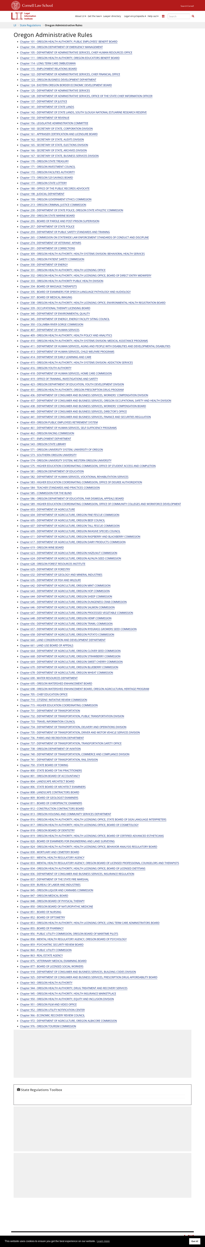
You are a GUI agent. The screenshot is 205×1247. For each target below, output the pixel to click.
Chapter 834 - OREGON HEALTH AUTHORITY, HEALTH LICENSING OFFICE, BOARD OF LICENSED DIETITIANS (82, 868)
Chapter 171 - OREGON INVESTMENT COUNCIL (47, 166)
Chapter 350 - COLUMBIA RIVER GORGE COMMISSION (51, 324)
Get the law (94, 16)
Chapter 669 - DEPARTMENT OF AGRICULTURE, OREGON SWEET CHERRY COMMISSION (71, 661)
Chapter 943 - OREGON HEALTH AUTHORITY (46, 982)
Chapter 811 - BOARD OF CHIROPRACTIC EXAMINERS (51, 803)
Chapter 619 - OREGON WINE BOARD (42, 547)
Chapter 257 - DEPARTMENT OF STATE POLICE (47, 226)
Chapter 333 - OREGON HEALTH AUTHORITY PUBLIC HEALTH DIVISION (61, 281)
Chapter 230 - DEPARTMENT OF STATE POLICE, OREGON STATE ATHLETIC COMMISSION (71, 210)
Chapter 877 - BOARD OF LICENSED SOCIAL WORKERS (51, 966)
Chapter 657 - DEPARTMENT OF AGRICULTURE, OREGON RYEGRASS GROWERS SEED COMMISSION (78, 629)
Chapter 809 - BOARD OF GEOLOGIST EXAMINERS (49, 797)
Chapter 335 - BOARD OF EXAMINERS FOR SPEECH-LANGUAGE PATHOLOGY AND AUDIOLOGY (75, 292)
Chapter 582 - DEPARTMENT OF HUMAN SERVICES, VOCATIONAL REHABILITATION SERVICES (74, 477)
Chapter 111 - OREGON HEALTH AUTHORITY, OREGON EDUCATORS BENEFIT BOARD (70, 58)
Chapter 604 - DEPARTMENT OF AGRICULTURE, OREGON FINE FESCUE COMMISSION (69, 515)
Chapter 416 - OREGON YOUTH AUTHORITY (45, 368)
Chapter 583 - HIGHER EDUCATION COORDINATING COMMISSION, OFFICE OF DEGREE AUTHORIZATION (81, 482)
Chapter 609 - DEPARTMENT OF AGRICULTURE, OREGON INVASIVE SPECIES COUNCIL (70, 531)
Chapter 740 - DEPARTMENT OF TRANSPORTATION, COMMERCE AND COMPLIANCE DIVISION (74, 754)
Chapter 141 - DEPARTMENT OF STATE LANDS (47, 107)
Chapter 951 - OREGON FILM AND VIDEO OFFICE (48, 1004)
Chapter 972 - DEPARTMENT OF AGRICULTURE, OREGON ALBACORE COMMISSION (68, 1021)
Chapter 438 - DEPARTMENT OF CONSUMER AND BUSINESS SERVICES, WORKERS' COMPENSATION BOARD (83, 406)
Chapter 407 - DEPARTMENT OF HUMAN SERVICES (49, 330)
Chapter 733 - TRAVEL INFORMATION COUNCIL (47, 721)
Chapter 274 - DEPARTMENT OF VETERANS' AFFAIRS (50, 243)
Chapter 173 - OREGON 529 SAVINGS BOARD (46, 177)
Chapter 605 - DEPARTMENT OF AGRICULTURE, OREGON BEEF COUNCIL (62, 520)
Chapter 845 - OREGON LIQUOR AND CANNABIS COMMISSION (56, 890)
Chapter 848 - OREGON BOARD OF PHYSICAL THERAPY (52, 901)
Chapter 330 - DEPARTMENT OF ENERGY (44, 264)
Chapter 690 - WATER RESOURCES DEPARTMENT (49, 678)
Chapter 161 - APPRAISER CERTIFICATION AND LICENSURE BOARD (59, 134)
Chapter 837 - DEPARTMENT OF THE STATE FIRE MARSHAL (54, 879)
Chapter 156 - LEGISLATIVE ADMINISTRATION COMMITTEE (54, 123)
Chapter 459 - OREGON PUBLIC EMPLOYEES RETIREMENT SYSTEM (59, 422)
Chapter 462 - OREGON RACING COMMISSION (47, 433)
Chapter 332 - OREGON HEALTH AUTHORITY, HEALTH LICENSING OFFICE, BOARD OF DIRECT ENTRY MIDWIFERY (85, 275)
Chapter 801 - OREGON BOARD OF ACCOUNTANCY (50, 776)
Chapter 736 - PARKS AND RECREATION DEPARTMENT (52, 738)
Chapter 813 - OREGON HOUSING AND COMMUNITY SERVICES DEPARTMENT (65, 814)
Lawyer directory (112, 16)
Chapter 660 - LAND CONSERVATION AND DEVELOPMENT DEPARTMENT (63, 640)
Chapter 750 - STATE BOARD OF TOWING (44, 765)
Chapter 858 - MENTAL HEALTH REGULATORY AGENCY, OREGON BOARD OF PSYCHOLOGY (73, 939)
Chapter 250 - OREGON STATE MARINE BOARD (47, 215)
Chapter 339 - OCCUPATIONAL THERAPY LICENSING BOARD (55, 308)
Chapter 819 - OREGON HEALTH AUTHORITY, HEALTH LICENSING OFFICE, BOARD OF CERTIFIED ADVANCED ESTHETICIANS (92, 836)
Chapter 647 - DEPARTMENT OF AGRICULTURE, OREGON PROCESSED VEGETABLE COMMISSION (76, 613)
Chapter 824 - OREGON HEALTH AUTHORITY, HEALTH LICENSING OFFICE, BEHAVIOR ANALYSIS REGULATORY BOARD (88, 846)
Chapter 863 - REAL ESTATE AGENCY (41, 955)
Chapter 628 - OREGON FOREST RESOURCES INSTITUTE (52, 564)
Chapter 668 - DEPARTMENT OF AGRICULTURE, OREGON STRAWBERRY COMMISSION (70, 656)
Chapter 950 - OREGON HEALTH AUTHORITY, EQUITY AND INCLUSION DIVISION (67, 999)
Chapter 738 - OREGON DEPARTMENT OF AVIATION (50, 749)
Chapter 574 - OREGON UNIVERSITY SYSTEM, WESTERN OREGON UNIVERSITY (65, 460)
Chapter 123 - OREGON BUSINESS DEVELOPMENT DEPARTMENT (58, 79)
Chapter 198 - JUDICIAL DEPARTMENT (42, 194)
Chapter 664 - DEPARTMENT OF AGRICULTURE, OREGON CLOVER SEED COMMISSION (70, 651)
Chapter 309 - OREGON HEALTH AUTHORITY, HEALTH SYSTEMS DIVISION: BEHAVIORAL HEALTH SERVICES (82, 254)
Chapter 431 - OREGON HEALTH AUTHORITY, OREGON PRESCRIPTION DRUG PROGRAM (72, 390)
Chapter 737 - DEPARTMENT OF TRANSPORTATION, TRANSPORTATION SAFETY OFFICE (71, 743)
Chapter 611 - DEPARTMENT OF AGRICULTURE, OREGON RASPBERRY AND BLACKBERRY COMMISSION (80, 536)
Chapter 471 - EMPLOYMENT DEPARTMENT (45, 438)
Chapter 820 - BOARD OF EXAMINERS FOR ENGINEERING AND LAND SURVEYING (67, 841)
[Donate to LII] (163, 16)
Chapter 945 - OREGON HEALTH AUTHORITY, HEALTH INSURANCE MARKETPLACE (68, 993)
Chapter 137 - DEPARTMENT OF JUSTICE (43, 101)
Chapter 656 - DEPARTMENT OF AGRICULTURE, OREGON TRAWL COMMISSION (66, 623)
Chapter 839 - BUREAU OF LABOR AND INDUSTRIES (50, 885)
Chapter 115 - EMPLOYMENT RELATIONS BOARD (48, 69)
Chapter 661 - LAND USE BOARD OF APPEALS (46, 645)
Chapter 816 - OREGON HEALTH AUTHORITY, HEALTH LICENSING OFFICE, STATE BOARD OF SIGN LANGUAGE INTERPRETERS (93, 819)
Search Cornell (187, 6)
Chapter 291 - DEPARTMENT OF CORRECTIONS (47, 248)
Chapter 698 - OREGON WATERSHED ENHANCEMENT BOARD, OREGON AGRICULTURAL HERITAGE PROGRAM (84, 689)
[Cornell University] (15, 5)
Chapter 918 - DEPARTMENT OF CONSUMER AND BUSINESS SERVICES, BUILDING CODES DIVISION (78, 972)
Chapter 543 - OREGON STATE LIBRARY (43, 444)
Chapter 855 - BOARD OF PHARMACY (42, 928)
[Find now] (193, 16)
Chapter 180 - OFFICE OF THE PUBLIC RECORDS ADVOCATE (55, 188)
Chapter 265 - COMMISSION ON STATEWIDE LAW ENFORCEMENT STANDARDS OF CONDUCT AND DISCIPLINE (84, 237)
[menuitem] (80, 16)
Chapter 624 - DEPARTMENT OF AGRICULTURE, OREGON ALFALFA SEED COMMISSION (70, 558)
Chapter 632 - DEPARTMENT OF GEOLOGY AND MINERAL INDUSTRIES (61, 574)
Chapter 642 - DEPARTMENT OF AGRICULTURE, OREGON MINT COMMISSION (65, 585)
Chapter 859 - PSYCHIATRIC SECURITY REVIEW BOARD (52, 944)
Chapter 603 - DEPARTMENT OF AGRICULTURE (47, 509)
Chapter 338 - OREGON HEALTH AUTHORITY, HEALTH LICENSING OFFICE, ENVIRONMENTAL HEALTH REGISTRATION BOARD (93, 302)
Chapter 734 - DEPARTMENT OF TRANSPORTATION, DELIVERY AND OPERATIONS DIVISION (73, 727)
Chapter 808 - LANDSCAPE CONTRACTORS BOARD (49, 792)
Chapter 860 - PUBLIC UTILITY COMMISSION (46, 950)
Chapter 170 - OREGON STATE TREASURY (44, 161)
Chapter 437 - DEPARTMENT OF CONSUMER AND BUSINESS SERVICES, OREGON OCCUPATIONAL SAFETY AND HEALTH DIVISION (95, 400)
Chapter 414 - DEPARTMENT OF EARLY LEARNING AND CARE (55, 357)
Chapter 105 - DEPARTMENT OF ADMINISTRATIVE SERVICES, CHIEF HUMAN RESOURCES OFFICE (76, 52)
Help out (152, 16)
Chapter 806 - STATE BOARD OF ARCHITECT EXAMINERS (53, 787)
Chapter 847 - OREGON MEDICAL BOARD (44, 895)
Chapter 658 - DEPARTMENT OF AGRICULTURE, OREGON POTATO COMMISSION (67, 634)
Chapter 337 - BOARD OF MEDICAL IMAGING (46, 297)
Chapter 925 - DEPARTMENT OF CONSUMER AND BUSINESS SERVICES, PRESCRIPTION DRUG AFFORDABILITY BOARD (88, 977)
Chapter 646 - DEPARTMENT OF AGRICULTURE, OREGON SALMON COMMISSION (67, 607)
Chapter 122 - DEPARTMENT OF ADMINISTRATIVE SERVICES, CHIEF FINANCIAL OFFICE (70, 74)
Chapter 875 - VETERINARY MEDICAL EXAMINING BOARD (53, 961)
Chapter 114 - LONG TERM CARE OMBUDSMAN (48, 63)
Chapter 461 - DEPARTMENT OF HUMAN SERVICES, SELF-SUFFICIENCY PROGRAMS (68, 428)
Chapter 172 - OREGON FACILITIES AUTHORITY (47, 172)
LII (15, 25)
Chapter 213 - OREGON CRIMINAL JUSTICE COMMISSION (53, 205)
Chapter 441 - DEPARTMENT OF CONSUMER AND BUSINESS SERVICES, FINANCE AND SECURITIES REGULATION (85, 417)
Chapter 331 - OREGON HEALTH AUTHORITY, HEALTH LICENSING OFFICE (63, 270)
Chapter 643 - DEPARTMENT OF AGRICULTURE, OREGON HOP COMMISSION (65, 591)
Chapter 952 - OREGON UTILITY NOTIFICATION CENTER (52, 1010)
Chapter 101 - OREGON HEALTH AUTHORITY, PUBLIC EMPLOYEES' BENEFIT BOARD (69, 41)
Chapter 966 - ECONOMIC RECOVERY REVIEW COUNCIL (52, 1015)
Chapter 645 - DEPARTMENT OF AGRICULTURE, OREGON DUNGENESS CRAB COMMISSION (73, 602)
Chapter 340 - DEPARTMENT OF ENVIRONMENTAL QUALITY (55, 313)
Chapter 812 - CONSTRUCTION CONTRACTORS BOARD (52, 808)
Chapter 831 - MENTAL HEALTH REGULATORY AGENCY (52, 857)
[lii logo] (23, 16)
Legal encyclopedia (134, 16)
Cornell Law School (36, 5)
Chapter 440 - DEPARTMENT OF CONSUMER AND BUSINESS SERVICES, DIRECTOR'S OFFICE (73, 411)
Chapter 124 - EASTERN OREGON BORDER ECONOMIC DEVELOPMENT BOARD (66, 85)
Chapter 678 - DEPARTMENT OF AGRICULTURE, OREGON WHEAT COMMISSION (66, 672)
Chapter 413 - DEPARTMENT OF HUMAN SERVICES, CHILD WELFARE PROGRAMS (67, 351)
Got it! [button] (194, 1241)
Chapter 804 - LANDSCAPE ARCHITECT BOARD (47, 781)
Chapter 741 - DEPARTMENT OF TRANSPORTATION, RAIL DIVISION (59, 759)
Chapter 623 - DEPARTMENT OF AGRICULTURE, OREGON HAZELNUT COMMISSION (68, 553)
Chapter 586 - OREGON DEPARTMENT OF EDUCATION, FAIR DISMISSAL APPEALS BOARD (72, 498)
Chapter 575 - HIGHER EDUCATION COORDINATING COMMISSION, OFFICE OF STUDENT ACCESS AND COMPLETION (88, 466)
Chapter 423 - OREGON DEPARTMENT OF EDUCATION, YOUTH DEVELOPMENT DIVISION (72, 384)
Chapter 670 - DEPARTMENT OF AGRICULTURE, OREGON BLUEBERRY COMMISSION (69, 667)
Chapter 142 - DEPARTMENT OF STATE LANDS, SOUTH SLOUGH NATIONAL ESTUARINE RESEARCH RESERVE (83, 112)
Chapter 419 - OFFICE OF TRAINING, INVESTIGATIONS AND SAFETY (59, 379)
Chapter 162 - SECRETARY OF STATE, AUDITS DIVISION (52, 139)
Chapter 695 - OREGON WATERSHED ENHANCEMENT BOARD (56, 683)
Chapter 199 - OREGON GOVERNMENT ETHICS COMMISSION (55, 199)
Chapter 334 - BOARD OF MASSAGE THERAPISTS (48, 286)
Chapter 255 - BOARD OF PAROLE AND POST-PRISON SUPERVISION (59, 221)
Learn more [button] (103, 1241)
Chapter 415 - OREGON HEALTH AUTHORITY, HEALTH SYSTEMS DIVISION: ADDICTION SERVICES (76, 362)
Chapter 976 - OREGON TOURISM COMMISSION (48, 1026)
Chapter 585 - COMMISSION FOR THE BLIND (46, 493)
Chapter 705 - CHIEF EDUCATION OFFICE (44, 694)
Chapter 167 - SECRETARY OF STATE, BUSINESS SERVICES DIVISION (59, 156)
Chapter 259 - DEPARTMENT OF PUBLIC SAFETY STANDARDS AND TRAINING (65, 232)
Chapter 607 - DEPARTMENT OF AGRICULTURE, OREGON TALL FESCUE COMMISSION (70, 526)
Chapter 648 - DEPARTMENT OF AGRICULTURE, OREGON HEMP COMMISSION (65, 618)
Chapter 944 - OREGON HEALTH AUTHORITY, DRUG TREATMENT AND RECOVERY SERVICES (73, 988)
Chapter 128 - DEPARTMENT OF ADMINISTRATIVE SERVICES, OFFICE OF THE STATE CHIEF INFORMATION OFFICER (86, 96)
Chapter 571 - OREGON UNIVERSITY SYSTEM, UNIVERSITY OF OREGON (61, 449)
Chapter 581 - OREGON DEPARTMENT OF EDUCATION (52, 471)
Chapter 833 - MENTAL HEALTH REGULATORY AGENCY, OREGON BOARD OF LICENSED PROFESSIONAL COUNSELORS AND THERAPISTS (99, 863)
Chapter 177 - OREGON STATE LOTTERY (43, 183)
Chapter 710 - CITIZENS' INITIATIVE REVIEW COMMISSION (53, 700)
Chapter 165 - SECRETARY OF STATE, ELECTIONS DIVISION (54, 145)
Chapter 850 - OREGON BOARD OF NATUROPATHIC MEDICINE (56, 906)
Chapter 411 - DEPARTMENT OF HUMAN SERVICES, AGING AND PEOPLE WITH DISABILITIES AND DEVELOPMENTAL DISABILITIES (95, 346)
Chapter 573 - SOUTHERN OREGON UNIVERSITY (48, 455)
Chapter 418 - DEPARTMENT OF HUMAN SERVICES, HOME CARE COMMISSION (66, 373)
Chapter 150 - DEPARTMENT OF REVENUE (44, 118)
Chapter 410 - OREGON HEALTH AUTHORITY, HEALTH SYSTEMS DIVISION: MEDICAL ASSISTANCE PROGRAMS (84, 341)
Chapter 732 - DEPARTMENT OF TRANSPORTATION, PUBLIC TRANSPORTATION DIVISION (72, 716)
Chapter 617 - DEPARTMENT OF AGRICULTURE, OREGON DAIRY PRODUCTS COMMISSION (73, 542)
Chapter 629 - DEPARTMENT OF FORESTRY (45, 569)
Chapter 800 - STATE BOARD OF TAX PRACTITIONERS (51, 770)
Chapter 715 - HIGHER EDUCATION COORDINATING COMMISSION (59, 705)
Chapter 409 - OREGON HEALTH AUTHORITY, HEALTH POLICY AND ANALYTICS (66, 335)
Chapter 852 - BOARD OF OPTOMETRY (42, 917)
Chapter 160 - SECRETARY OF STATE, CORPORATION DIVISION (56, 128)
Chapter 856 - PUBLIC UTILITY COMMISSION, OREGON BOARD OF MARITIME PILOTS (69, 933)
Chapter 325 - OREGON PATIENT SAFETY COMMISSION (52, 259)
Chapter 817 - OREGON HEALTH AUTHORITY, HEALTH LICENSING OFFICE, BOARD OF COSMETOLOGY (79, 825)
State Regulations (30, 25)
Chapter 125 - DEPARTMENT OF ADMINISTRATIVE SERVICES (55, 90)
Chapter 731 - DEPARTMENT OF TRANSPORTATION (50, 710)
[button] (193, 16)
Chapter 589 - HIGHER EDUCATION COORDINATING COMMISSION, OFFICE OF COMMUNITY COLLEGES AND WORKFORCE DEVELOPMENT (100, 504)
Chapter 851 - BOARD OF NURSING (40, 912)
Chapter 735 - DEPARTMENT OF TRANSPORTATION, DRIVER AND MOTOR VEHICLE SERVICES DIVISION (80, 732)
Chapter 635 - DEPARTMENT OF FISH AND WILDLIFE (50, 580)
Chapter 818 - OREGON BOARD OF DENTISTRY (47, 830)
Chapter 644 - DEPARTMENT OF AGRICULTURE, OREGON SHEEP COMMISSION (66, 596)
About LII (80, 16)
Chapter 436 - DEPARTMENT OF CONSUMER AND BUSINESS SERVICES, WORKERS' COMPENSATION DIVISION (84, 395)
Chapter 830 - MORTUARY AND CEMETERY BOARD (49, 852)
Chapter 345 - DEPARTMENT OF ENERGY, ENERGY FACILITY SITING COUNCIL (65, 319)
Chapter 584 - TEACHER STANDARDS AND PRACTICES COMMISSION (60, 487)
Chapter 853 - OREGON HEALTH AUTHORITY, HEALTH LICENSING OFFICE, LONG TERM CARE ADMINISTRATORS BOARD (90, 923)
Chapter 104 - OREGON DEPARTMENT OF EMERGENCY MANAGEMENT (61, 47)
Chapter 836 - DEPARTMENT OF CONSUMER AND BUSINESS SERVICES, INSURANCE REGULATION (77, 874)
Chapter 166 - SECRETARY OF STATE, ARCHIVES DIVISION (53, 150)
